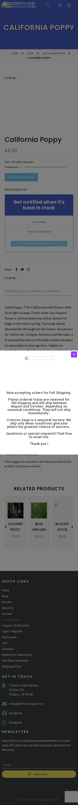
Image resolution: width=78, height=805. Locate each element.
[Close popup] (74, 354)
